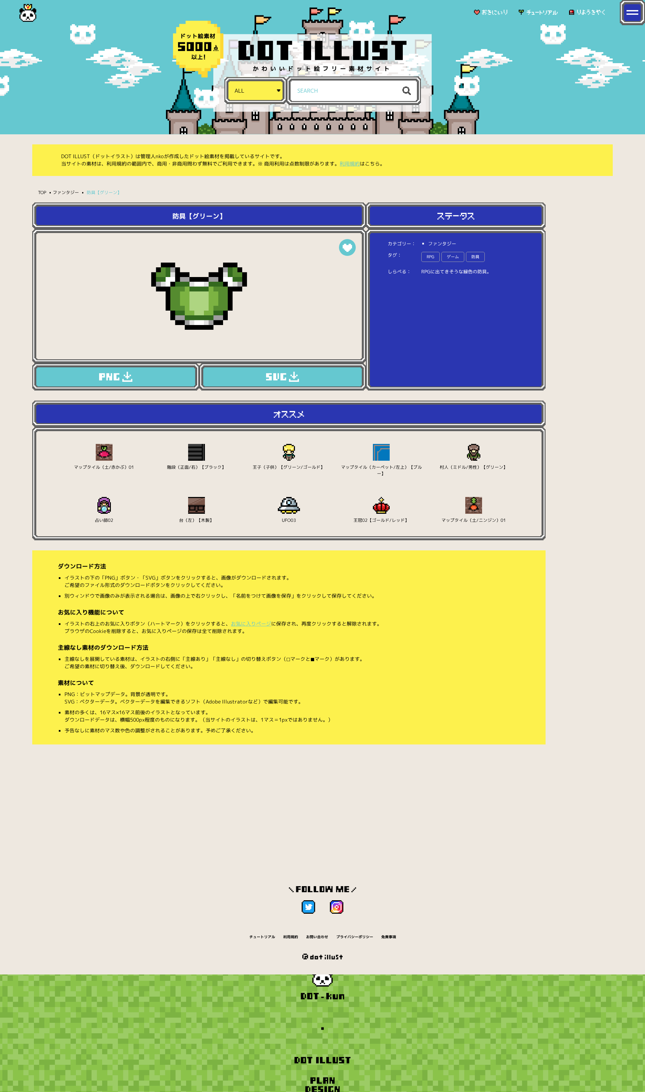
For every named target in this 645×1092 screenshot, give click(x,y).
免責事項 (388, 937)
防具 (475, 257)
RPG (430, 257)
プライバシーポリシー (354, 937)
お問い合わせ (317, 937)
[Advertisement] (288, 802)
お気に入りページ (251, 623)
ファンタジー (66, 192)
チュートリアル (262, 937)
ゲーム (453, 257)
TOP (42, 192)
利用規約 (350, 163)
